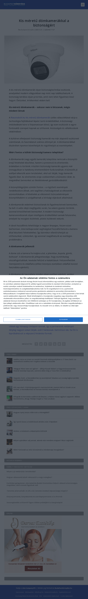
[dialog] (44, 299)
